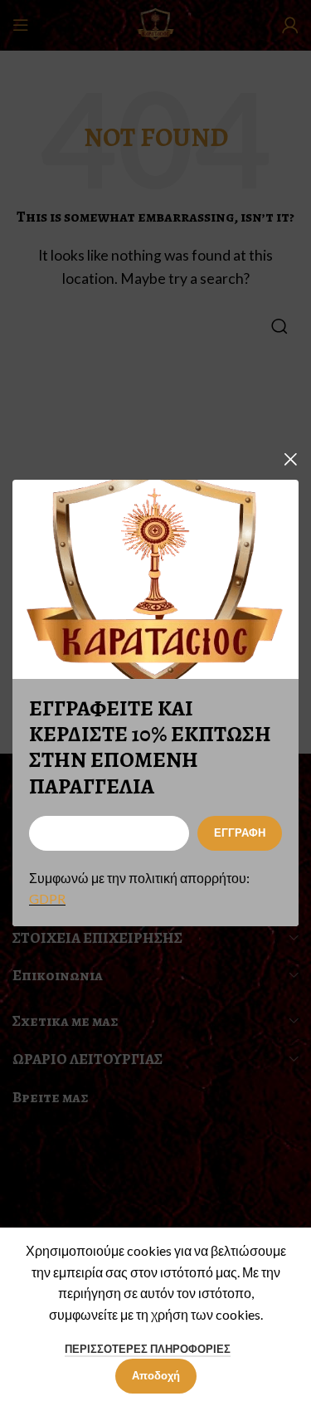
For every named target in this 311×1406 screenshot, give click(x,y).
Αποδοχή (156, 1375)
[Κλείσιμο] (290, 459)
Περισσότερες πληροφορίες (148, 1348)
